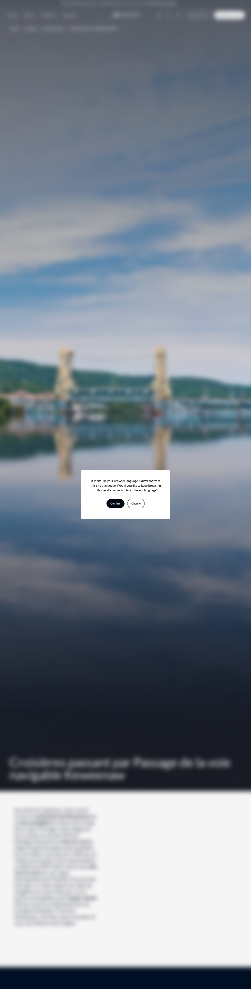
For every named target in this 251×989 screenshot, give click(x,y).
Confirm (115, 503)
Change (136, 503)
